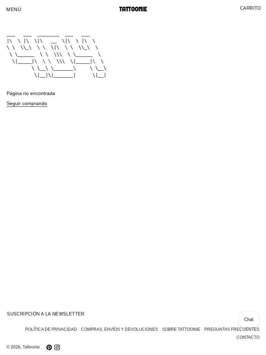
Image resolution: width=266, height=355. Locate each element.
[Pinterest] (49, 347)
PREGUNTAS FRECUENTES (231, 329)
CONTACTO (248, 337)
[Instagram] (57, 347)
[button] (14, 10)
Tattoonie (32, 347)
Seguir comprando (27, 103)
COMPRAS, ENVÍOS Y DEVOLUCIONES (119, 329)
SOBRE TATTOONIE (181, 329)
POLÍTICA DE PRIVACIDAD (51, 329)
